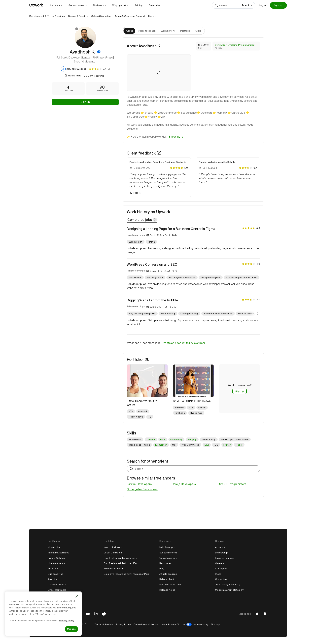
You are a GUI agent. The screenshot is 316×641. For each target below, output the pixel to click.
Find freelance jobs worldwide (120, 558)
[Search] (216, 5)
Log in (262, 5)
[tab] (142, 219)
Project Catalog (56, 558)
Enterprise (53, 568)
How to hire (54, 547)
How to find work (113, 547)
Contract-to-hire (57, 584)
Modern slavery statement (229, 589)
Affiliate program (168, 574)
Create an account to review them (183, 343)
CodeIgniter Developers (142, 489)
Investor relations (224, 558)
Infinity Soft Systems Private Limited (235, 45)
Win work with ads (114, 568)
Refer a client (166, 579)
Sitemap (215, 624)
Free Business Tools (170, 584)
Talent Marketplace (58, 552)
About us (220, 547)
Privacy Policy (123, 624)
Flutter (227, 444)
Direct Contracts (57, 589)
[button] (99, 52)
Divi (207, 444)
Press (218, 574)
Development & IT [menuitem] (39, 16)
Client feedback (146, 30)
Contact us (221, 579)
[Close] (76, 596)
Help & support (167, 547)
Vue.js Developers (184, 484)
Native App (176, 439)
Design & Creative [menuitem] (78, 16)
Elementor (161, 444)
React (239, 444)
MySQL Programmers (232, 484)
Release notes (167, 589)
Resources (165, 563)
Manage (71, 629)
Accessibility (201, 624)
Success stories (168, 552)
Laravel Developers (139, 484)
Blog (162, 568)
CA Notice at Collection (146, 624)
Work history (168, 30)
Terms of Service (104, 624)
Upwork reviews (168, 558)
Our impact (221, 568)
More (151, 16)
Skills (198, 30)
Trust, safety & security (227, 584)
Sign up (278, 5)
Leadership (221, 552)
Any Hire (52, 579)
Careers (219, 563)
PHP (162, 439)
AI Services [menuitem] (58, 16)
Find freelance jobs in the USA (120, 563)
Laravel (151, 439)
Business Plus (55, 574)
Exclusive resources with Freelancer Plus (126, 574)
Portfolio (185, 30)
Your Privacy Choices (177, 624)
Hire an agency (56, 563)
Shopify (192, 439)
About (129, 30)
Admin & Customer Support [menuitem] (130, 16)
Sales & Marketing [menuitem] (101, 16)
